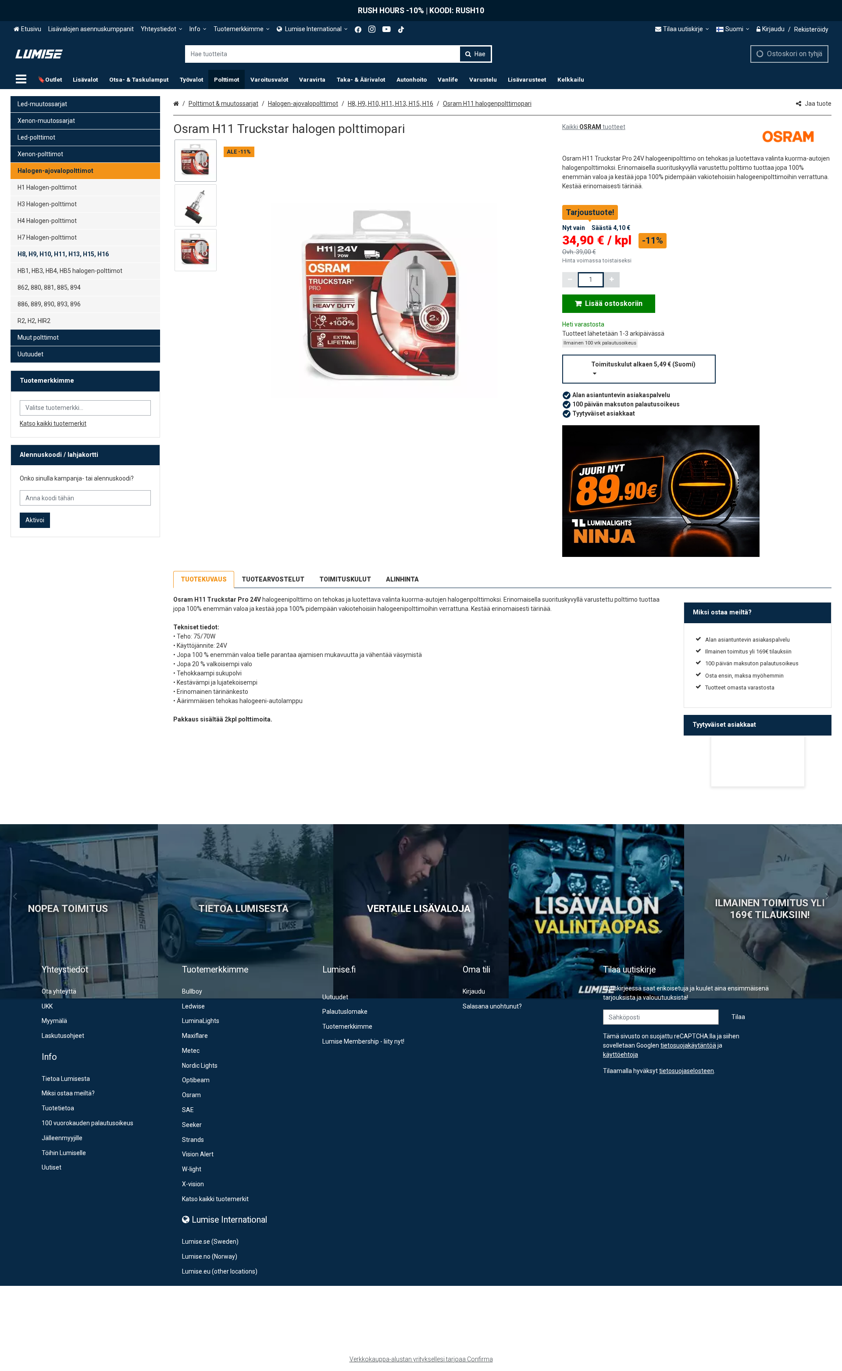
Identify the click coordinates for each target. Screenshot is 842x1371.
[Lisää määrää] (612, 279)
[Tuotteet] (21, 79)
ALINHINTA (402, 579)
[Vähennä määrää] (570, 279)
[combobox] (338, 54)
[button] (696, 369)
